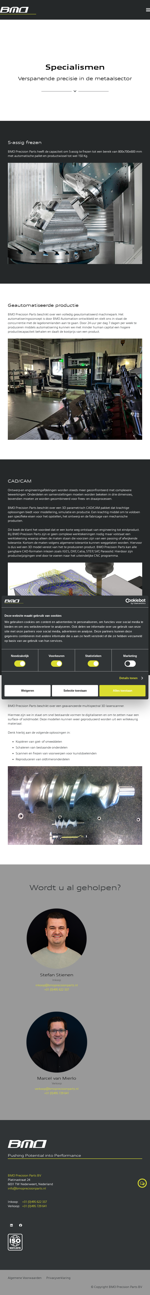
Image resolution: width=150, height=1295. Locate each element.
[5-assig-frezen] (75, 213)
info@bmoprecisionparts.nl (27, 1188)
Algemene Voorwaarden (25, 1278)
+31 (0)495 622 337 (56, 989)
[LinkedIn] (11, 1225)
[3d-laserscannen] (75, 805)
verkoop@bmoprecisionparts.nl (57, 1089)
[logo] (18, 10)
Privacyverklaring (58, 1278)
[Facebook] (20, 1225)
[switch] (56, 663)
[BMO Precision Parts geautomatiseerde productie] (75, 389)
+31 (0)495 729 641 (56, 1093)
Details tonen (128, 678)
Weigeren (27, 690)
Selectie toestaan (75, 690)
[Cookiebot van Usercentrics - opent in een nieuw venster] (128, 601)
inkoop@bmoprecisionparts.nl (57, 985)
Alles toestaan (122, 690)
